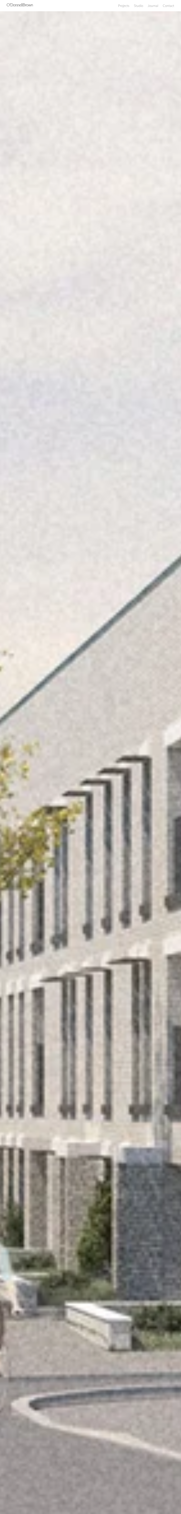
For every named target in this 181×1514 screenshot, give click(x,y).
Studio (138, 6)
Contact (168, 6)
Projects (123, 6)
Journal (153, 6)
